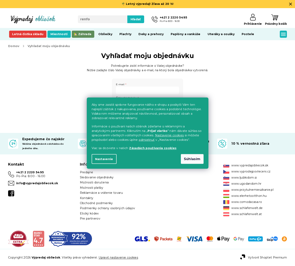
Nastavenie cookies (169, 135)
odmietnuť (146, 139)
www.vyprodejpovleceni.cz (250, 171)
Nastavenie (104, 159)
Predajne (86, 172)
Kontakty (86, 198)
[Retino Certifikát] (70, 238)
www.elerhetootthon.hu (249, 196)
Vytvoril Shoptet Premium (267, 257)
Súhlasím (192, 159)
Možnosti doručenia (94, 182)
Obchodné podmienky (96, 203)
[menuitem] (27, 34)
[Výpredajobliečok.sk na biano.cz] (38, 238)
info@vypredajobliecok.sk (37, 183)
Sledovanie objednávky (97, 177)
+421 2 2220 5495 (30, 172)
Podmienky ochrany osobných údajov (107, 208)
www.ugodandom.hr (246, 183)
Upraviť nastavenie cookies (118, 257)
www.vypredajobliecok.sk (249, 165)
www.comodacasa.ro (246, 202)
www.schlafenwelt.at (246, 214)
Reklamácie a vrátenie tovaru (101, 193)
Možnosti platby (91, 188)
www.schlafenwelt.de (247, 208)
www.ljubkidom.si (244, 177)
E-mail (120, 84)
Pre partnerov (90, 218)
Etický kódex (89, 213)
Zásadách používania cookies (152, 148)
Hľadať (136, 19)
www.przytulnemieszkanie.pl (252, 190)
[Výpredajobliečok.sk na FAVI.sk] (18, 238)
